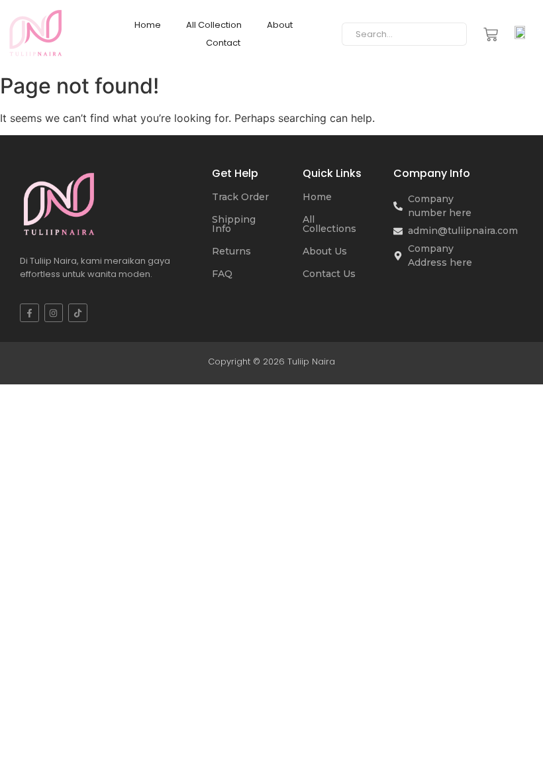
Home (147, 25)
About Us (325, 251)
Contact (223, 42)
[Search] (452, 34)
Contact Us (329, 274)
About (280, 25)
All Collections (329, 224)
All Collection (214, 25)
